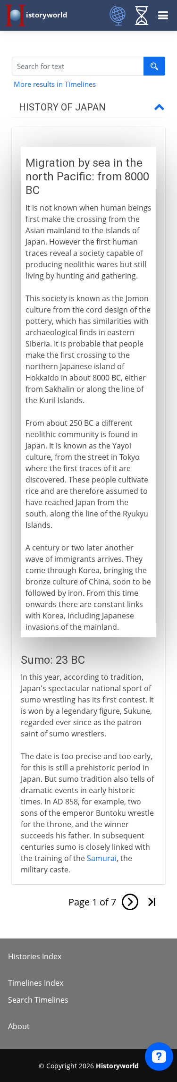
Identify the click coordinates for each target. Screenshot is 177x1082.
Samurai (102, 858)
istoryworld (46, 14)
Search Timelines (38, 1000)
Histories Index (34, 956)
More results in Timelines (55, 84)
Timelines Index (35, 983)
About (19, 1026)
